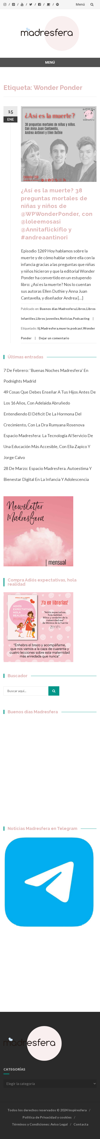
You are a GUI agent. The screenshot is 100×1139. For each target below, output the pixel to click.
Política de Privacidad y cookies (47, 1117)
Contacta (80, 1124)
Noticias (66, 318)
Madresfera (49, 328)
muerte (64, 328)
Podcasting (81, 318)
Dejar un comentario (54, 338)
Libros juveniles (47, 318)
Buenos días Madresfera (58, 309)
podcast (76, 328)
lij (38, 328)
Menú (80, 4)
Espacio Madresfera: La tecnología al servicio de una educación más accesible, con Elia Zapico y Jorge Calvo (48, 446)
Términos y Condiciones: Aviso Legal (40, 1124)
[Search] (53, 691)
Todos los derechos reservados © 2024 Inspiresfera (47, 1110)
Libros (81, 309)
